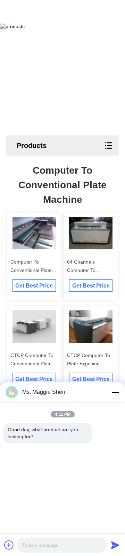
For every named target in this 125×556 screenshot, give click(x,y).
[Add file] (9, 545)
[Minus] (115, 392)
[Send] (115, 545)
